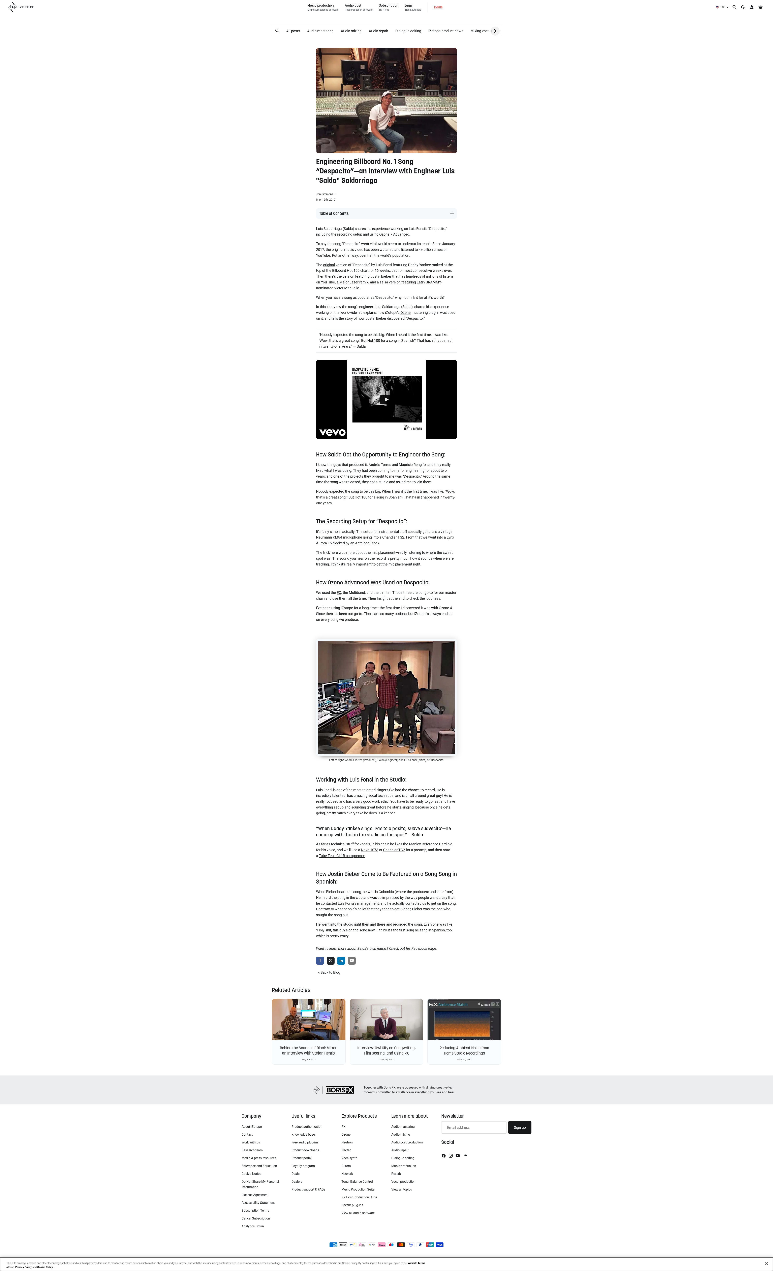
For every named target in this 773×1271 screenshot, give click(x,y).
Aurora (346, 1166)
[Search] (734, 7)
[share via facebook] (320, 960)
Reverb (396, 1174)
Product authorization (306, 1127)
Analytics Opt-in (253, 1226)
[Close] (766, 1263)
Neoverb (347, 1174)
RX (343, 1127)
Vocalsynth (349, 1158)
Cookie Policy (45, 1266)
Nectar (346, 1150)
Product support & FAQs (308, 1189)
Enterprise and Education (259, 1166)
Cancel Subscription (256, 1218)
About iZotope (252, 1127)
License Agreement (255, 1195)
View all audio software (358, 1213)
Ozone (345, 1134)
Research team (252, 1150)
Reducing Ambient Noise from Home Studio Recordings (464, 1050)
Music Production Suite (357, 1189)
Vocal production (403, 1181)
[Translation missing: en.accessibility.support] (742, 7)
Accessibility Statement (258, 1203)
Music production (403, 1166)
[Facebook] (443, 1155)
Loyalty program (303, 1166)
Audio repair (378, 31)
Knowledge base (303, 1134)
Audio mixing (351, 31)
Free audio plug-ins (304, 1142)
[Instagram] (450, 1155)
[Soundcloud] (465, 1155)
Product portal (301, 1158)
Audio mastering (320, 31)
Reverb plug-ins (352, 1205)
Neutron (347, 1142)
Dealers (296, 1181)
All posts (293, 31)
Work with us (251, 1142)
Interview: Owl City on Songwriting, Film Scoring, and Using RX (386, 1050)
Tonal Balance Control (357, 1181)
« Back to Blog (329, 972)
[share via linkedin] (341, 960)
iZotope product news (445, 31)
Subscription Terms (255, 1210)
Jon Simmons (325, 194)
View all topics (401, 1189)
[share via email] (352, 960)
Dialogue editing (408, 31)
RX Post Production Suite (359, 1197)
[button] (277, 31)
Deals (295, 1174)
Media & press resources (259, 1158)
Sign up (520, 1127)
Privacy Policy (23, 1266)
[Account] (751, 7)
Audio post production (407, 1142)
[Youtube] (457, 1155)
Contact (247, 1134)
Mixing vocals (481, 31)
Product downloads (305, 1150)
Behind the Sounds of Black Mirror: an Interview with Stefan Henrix (308, 1050)
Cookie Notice (251, 1174)
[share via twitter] (331, 960)
